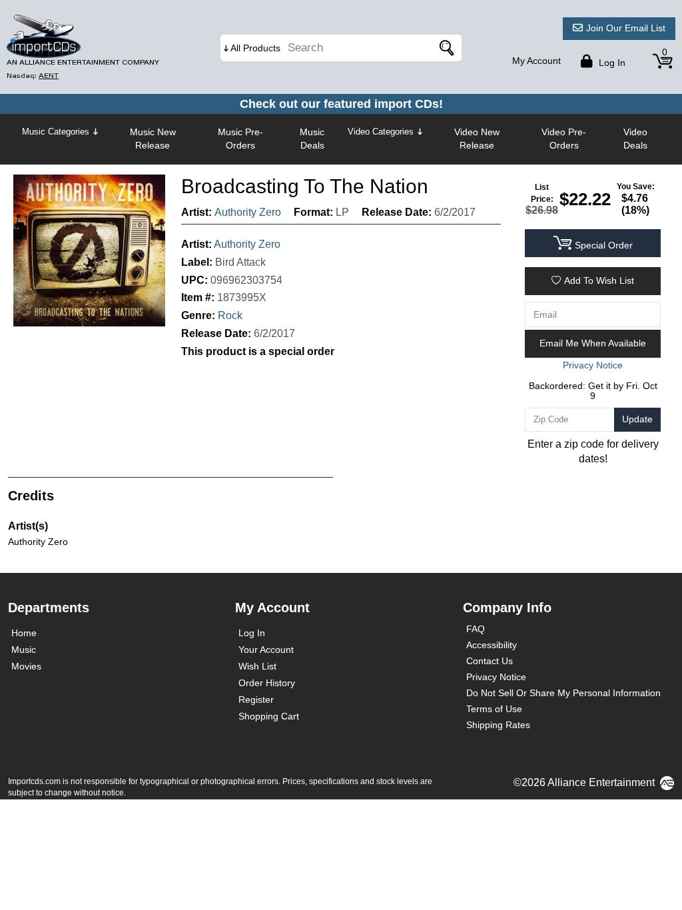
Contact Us (489, 661)
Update (637, 419)
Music (23, 649)
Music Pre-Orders (240, 139)
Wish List (257, 666)
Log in (610, 62)
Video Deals (635, 139)
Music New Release (153, 139)
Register (256, 699)
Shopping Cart (268, 716)
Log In (251, 633)
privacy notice (593, 365)
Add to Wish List (599, 280)
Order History (266, 683)
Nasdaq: (33, 75)
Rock (230, 315)
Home (24, 633)
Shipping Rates (498, 724)
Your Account (266, 649)
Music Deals (312, 139)
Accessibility (491, 645)
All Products (255, 48)
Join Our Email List (625, 28)
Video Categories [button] (381, 132)
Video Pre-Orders (563, 139)
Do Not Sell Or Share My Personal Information (563, 692)
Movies (26, 666)
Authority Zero (247, 212)
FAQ (475, 629)
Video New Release (477, 139)
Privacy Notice (496, 677)
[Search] (445, 48)
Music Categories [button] (55, 132)
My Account (536, 60)
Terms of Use (494, 708)
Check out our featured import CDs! (341, 104)
